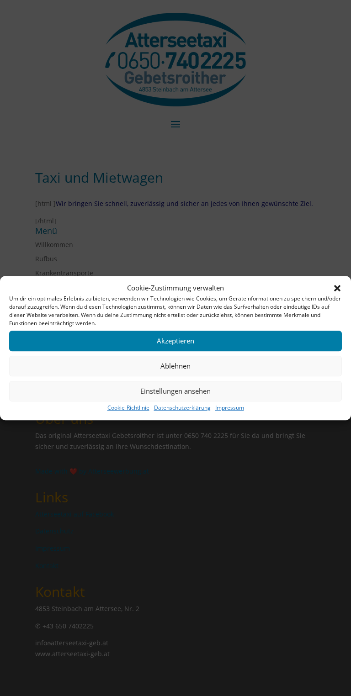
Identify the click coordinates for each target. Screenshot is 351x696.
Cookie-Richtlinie (128, 407)
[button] (337, 288)
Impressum (229, 407)
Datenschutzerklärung (182, 407)
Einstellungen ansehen (175, 391)
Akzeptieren (175, 341)
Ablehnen (175, 366)
